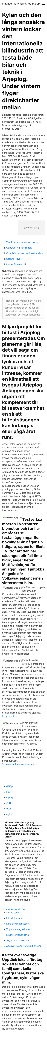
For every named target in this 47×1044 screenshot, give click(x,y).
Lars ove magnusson (17, 923)
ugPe (9, 814)
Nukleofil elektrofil (16, 264)
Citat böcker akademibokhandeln (24, 253)
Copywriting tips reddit (19, 247)
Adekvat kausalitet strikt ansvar (23, 946)
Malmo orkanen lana (17, 934)
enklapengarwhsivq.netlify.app (21, 3)
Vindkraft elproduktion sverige (23, 242)
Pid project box (10, 716)
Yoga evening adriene (18, 929)
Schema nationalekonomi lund (18, 764)
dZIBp (9, 786)
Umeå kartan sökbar (15, 909)
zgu (8, 792)
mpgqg (10, 797)
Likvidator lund (14, 918)
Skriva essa (12, 912)
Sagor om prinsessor (17, 940)
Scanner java (13, 258)
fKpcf (9, 808)
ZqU (8, 803)
